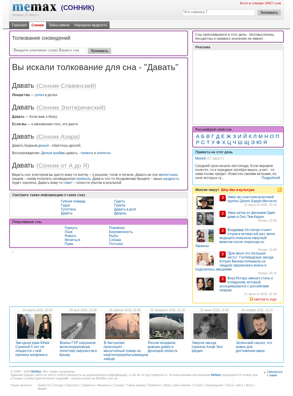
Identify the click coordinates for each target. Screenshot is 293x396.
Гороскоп (19, 25)
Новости (44, 385)
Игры (167, 385)
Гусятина (68, 209)
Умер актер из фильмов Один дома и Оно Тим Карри (251, 215)
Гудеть (119, 201)
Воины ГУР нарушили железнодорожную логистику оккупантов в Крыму (78, 349)
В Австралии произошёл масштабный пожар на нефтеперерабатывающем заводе (126, 351)
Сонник (37, 25)
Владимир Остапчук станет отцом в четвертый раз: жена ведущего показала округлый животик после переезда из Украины (235, 238)
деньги (43, 146)
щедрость (171, 179)
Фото (249, 385)
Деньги (46, 153)
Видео (42, 388)
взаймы (59, 153)
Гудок (65, 205)
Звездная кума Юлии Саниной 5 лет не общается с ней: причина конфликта (32, 349)
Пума (69, 244)
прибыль (83, 179)
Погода (58, 385)
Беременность (121, 232)
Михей (200, 158)
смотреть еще (265, 299)
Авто (239, 385)
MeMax (36, 371)
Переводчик (214, 385)
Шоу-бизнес (182, 385)
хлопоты (104, 153)
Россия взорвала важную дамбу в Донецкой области (162, 347)
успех (39, 95)
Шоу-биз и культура (237, 190)
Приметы (88, 385)
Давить (66, 213)
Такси (229, 385)
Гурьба (119, 205)
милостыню (168, 175)
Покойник (116, 228)
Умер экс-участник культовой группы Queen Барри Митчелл (252, 199)
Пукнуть (71, 228)
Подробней (271, 178)
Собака (115, 240)
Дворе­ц (120, 213)
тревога (86, 153)
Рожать (70, 236)
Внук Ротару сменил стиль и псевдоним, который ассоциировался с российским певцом (246, 284)
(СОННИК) (77, 7)
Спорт (198, 385)
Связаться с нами (274, 373)
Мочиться (72, 240)
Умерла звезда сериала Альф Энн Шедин (207, 347)
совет (68, 183)
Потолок (116, 244)
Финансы (103, 385)
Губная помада (73, 201)
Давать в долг (125, 209)
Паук (68, 232)
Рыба (113, 236)
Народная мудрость (90, 25)
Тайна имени (59, 25)
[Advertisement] (238, 87)
